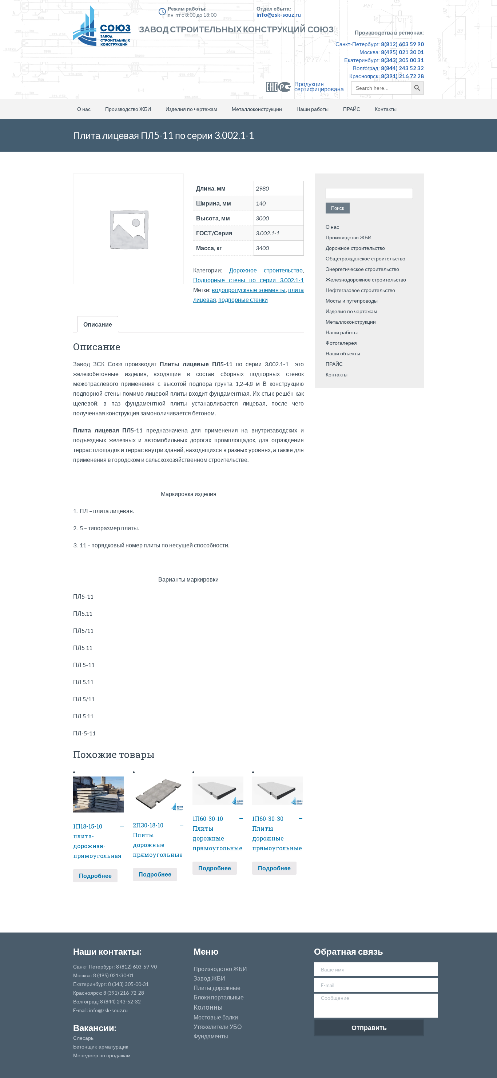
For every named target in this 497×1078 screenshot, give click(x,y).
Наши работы (313, 109)
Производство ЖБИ (128, 109)
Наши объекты (343, 353)
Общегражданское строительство (365, 258)
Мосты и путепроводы (352, 301)
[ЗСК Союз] (104, 29)
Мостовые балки (216, 1017)
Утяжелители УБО (218, 1027)
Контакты (386, 109)
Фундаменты (211, 1036)
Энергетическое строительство (362, 269)
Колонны (208, 1007)
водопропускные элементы (249, 289)
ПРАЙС (351, 109)
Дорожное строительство (266, 270)
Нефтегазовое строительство (360, 290)
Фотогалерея (341, 343)
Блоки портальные (219, 997)
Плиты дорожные (217, 988)
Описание (97, 324)
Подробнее (95, 875)
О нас (84, 109)
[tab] (97, 324)
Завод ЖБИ (209, 978)
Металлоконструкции (257, 109)
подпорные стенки (243, 299)
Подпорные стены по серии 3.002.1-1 (248, 279)
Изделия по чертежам (191, 109)
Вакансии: (94, 1027)
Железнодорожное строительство (366, 279)
